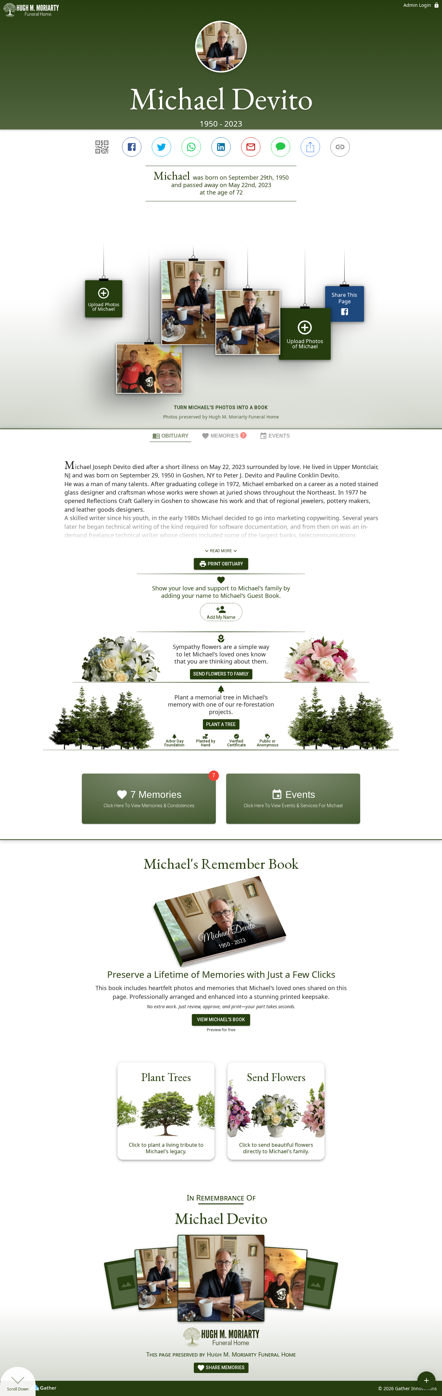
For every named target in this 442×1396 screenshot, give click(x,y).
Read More (221, 551)
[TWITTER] (161, 147)
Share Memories (225, 1367)
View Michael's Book (221, 1019)
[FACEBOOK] (131, 147)
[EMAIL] (250, 147)
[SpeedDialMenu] (426, 1380)
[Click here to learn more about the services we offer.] (221, 1338)
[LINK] (340, 147)
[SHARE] (310, 147)
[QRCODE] (102, 147)
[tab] (170, 435)
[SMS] (280, 147)
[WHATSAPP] (191, 147)
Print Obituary (225, 563)
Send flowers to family (221, 673)
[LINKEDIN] (221, 147)
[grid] (221, 326)
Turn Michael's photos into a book (221, 407)
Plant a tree (221, 724)
